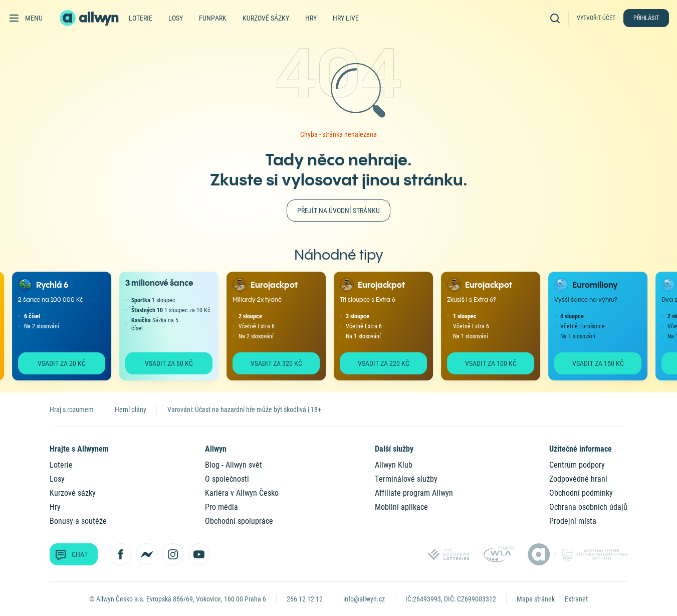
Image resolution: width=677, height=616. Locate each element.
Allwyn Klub (393, 465)
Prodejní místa (572, 521)
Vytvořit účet (596, 18)
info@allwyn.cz (364, 599)
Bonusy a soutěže (78, 521)
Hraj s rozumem (72, 409)
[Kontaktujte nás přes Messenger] (147, 554)
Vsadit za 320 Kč (272, 363)
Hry (311, 18)
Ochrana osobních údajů (588, 507)
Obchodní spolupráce (239, 521)
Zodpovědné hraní (578, 479)
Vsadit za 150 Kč (593, 363)
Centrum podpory (577, 465)
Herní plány (130, 409)
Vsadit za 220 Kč (379, 363)
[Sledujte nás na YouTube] (199, 554)
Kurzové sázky (266, 18)
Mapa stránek (536, 599)
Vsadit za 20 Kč (57, 363)
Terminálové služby (406, 479)
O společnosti (227, 479)
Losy (175, 18)
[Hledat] (557, 18)
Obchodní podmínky (581, 493)
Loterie (140, 18)
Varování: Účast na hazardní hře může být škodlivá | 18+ (244, 409)
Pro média (221, 507)
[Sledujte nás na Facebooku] (121, 554)
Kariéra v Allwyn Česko (242, 493)
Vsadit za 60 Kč (164, 363)
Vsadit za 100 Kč (486, 363)
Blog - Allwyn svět (233, 465)
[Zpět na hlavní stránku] (90, 18)
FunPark (213, 18)
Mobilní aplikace (401, 507)
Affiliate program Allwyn (414, 493)
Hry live (346, 18)
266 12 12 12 (305, 599)
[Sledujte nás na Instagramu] (173, 554)
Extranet (576, 599)
